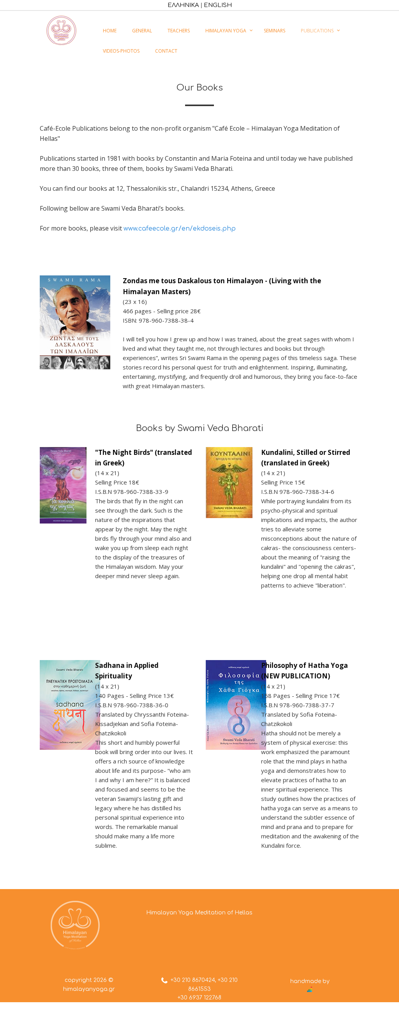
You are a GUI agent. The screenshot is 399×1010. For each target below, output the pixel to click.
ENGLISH (218, 5)
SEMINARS (274, 30)
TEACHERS (179, 30)
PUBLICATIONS (317, 30)
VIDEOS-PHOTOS (121, 51)
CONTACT (166, 51)
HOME (110, 30)
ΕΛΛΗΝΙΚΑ (183, 5)
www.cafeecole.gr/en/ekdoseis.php (180, 228)
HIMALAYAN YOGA (225, 30)
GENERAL (142, 30)
